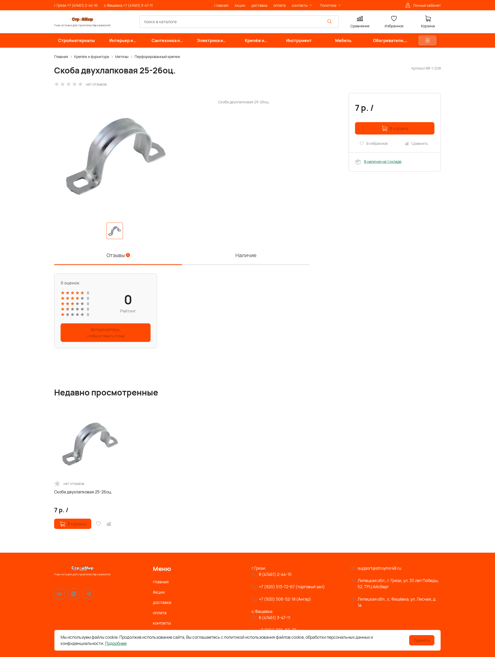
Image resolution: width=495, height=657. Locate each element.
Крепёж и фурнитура (91, 56)
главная (161, 582)
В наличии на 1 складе (382, 161)
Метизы (121, 56)
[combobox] (239, 21)
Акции (159, 592)
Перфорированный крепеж (157, 56)
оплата (160, 613)
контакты (162, 623)
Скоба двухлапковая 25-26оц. (83, 492)
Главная (61, 56)
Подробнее (116, 643)
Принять (422, 640)
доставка (162, 602)
